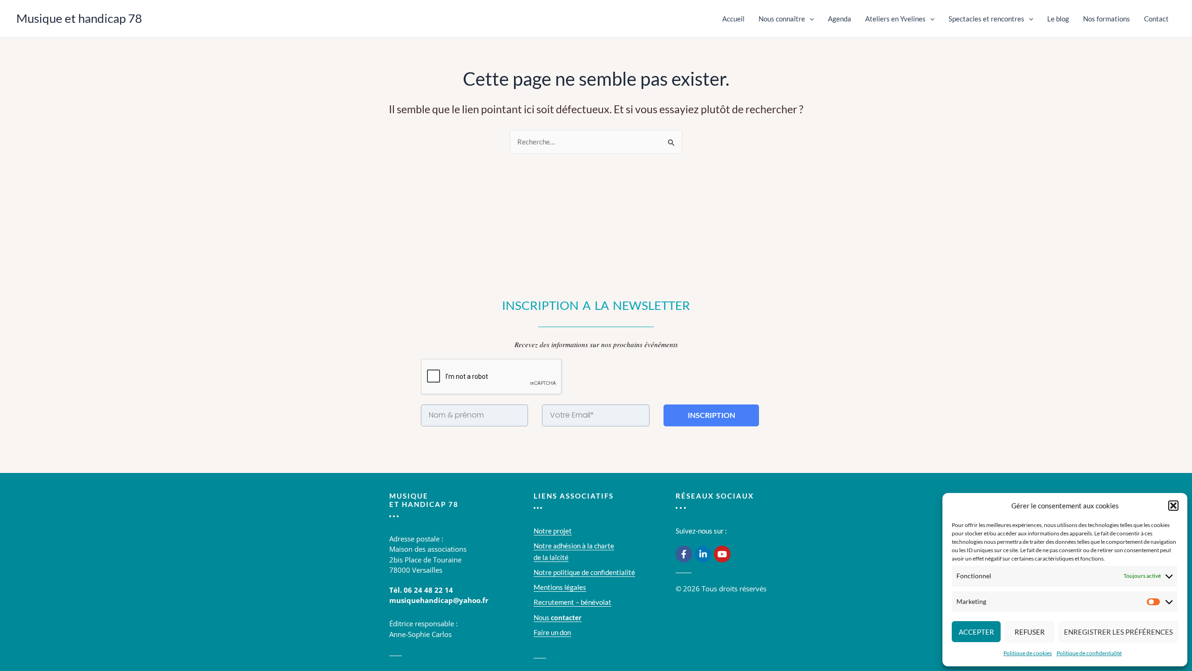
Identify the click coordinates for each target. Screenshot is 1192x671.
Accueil (733, 18)
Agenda (839, 18)
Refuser (1030, 632)
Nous (558, 617)
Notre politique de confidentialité (584, 572)
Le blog (1058, 18)
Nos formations (1106, 18)
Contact (1156, 18)
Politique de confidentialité (1089, 653)
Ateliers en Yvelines (895, 18)
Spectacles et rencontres (986, 18)
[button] (1173, 505)
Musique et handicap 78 (79, 18)
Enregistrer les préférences (1118, 632)
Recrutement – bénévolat (572, 602)
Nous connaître (782, 18)
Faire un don (552, 632)
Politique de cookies (1027, 653)
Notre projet (553, 531)
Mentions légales (560, 587)
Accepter (976, 632)
